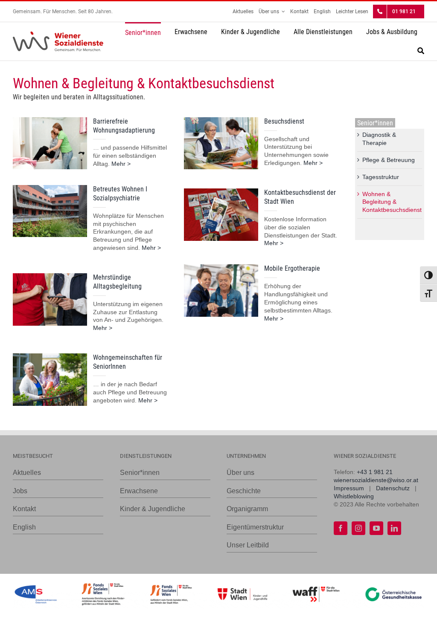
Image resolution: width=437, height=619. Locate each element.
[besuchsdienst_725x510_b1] (221, 120)
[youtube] (376, 528)
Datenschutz (393, 488)
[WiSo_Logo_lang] (58, 34)
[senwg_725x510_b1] (50, 356)
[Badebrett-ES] (50, 120)
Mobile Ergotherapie (292, 268)
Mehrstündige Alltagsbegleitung (117, 281)
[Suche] (420, 51)
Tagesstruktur (380, 177)
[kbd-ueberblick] (221, 191)
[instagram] (358, 528)
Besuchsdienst (284, 121)
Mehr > (121, 163)
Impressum (349, 488)
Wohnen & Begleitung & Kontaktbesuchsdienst (392, 202)
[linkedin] (394, 528)
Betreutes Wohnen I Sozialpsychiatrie (120, 193)
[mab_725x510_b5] (50, 276)
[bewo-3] (50, 188)
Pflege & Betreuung (388, 159)
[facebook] (340, 528)
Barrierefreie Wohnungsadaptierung (124, 125)
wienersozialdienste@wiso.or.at (376, 480)
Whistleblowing (354, 496)
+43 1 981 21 (375, 472)
